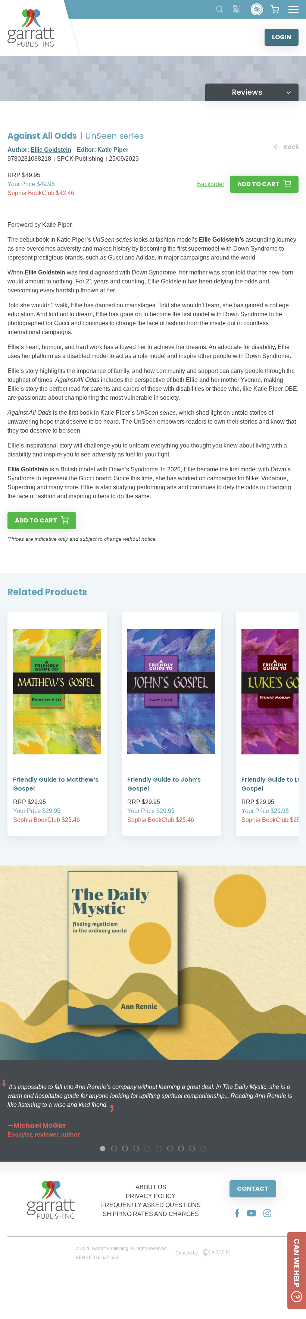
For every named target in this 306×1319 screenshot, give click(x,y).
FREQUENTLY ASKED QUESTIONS (151, 1205)
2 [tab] (114, 1148)
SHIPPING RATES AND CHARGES (151, 1214)
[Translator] (237, 9)
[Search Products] (219, 9)
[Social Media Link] (237, 1213)
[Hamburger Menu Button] (293, 9)
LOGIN (281, 37)
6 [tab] (158, 1148)
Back (291, 146)
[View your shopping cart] (275, 9)
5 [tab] (147, 1148)
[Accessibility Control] (257, 9)
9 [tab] (192, 1148)
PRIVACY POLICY (151, 1196)
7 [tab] (170, 1148)
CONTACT (253, 1188)
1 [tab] (102, 1148)
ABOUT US (150, 1187)
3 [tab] (125, 1148)
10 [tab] (203, 1148)
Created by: (187, 1253)
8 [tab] (181, 1148)
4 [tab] (136, 1148)
